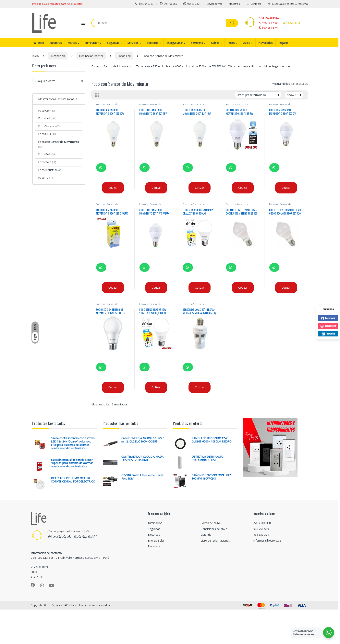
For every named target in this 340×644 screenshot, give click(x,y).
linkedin (330, 333)
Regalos (283, 43)
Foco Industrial (50, 170)
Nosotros (234, 4)
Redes (231, 43)
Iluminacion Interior (91, 56)
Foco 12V (46, 177)
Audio (246, 43)
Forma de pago (210, 523)
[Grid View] (97, 95)
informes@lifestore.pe (267, 540)
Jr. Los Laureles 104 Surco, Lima (290, 4)
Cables (215, 43)
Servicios (133, 43)
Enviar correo (215, 4)
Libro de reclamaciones (215, 540)
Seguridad (113, 43)
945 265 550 (269, 23)
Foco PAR (46, 154)
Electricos (153, 43)
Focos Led (124, 56)
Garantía (206, 534)
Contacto (256, 4)
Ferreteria (197, 43)
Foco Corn (47, 110)
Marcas (72, 43)
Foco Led (47, 118)
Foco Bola (47, 162)
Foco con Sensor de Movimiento (107, 106)
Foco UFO (47, 134)
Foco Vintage (49, 126)
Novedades (265, 43)
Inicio (41, 43)
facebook (330, 317)
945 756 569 (170, 4)
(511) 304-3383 (262, 523)
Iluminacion (92, 43)
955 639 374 (193, 4)
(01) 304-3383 (146, 4)
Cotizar (112, 188)
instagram (330, 325)
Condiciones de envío (214, 529)
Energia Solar (174, 43)
